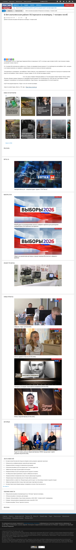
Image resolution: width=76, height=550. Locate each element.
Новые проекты (8, 297)
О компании (5, 1)
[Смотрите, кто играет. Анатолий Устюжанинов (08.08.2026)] (38, 371)
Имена (59, 389)
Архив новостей (19, 516)
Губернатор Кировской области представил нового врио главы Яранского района (24, 482)
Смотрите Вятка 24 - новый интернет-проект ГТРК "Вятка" (30, 189)
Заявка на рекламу (27, 1)
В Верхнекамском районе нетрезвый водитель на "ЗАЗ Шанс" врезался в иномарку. (24, 494)
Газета (32, 5)
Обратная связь (19, 1)
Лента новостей (9, 459)
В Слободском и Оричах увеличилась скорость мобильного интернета (22, 473)
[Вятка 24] (38, 174)
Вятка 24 (38, 5)
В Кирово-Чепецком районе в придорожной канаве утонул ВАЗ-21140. (22, 500)
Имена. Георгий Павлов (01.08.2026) (24, 416)
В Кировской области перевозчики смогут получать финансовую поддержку (23, 475)
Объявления (65, 516)
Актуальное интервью (56, 424)
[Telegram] (9, 59)
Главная (5, 516)
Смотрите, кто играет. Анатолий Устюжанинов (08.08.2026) (31, 386)
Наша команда (7, 518)
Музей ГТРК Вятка (9, 263)
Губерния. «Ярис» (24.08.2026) (22, 327)
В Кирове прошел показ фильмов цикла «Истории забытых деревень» (22, 478)
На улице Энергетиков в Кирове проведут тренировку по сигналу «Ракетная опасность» (26, 484)
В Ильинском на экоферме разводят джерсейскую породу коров (21, 463)
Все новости (6, 486)
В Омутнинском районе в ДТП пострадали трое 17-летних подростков (39, 7)
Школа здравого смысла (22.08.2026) (25, 357)
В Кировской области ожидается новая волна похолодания (19, 465)
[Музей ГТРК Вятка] (38, 278)
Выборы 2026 (8, 194)
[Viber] (11, 59)
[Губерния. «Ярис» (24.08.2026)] (38, 311)
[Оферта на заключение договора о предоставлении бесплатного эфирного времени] (38, 241)
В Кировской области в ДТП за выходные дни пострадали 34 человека (22, 471)
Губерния (59, 299)
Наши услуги (11, 1)
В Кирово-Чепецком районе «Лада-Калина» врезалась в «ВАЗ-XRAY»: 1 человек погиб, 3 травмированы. (29, 498)
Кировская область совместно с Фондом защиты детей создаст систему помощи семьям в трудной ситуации (31, 480)
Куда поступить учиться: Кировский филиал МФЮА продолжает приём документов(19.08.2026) (34, 452)
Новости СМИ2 (8, 143)
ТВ (21, 5)
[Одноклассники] (7, 59)
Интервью (7, 422)
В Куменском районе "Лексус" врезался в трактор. (17, 502)
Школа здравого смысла (56, 329)
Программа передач (18, 518)
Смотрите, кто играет (56, 359)
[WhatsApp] (13, 59)
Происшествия (19, 10)
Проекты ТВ (28, 516)
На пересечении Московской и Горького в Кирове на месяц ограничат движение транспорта (27, 461)
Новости (15, 5)
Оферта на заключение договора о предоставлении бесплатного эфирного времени (35, 257)
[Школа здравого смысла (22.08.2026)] (38, 341)
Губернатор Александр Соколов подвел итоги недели (18, 469)
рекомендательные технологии (31, 523)
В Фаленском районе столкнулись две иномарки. (17, 496)
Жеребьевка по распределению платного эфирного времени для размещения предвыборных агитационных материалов (36, 225)
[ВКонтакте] (5, 59)
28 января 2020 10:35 (10, 17)
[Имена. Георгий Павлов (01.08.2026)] (38, 401)
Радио (26, 5)
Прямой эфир (69, 5)
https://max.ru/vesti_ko (31, 87)
